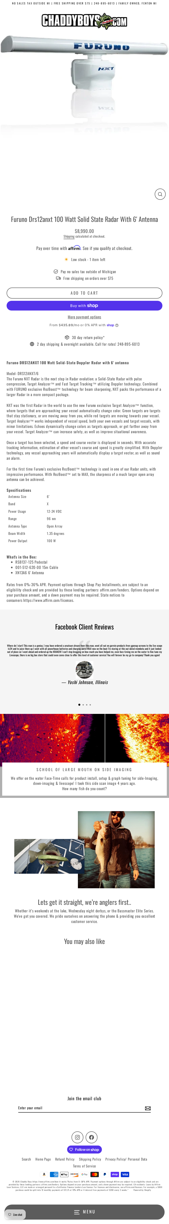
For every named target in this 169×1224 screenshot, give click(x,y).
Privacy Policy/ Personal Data (126, 1159)
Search (26, 1159)
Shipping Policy (90, 1159)
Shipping (69, 236)
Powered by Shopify (142, 1190)
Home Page (43, 1159)
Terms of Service (84, 1165)
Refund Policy (65, 1159)
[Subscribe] (147, 1108)
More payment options (84, 317)
